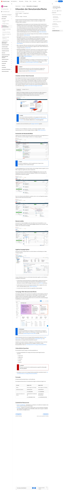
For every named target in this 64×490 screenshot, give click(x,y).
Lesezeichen (55, 10)
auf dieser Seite (28, 47)
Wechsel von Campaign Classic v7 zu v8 (6, 35)
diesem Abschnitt (27, 35)
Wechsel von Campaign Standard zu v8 (5, 38)
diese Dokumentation (32, 71)
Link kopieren (60, 10)
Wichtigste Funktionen (5, 23)
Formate (53, 28)
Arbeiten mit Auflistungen (21, 404)
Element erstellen (55, 19)
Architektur (3, 65)
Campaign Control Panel (35, 123)
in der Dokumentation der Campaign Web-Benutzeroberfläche (36, 344)
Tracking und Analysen (5, 59)
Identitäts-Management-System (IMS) (32, 62)
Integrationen (4, 63)
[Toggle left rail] (12, 4)
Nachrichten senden (5, 46)
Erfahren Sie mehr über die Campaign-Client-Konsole (33, 85)
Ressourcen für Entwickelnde (6, 69)
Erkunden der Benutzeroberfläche (5, 26)
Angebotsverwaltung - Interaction (5, 57)
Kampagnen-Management (5, 44)
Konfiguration (4, 67)
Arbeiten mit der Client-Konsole (56, 14)
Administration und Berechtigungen (4, 42)
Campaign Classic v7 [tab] (25, 89)
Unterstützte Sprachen (55, 26)
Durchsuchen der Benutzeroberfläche (56, 17)
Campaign (23, 6)
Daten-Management (4, 61)
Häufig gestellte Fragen (38, 338)
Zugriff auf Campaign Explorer (57, 21)
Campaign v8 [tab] (19, 89)
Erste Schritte (4, 18)
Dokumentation (18, 6)
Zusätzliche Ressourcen (5, 71)
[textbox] (6, 9)
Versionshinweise (4, 16)
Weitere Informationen (43, 31)
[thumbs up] (33, 488)
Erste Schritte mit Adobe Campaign (5, 21)
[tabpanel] (32, 108)
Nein (56, 8)
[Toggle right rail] (52, 4)
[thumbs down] (35, 488)
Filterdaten (18, 407)
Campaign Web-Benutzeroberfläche (55, 24)
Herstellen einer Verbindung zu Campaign (6, 30)
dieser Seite (41, 283)
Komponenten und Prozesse (6, 32)
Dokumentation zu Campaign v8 (32, 6)
